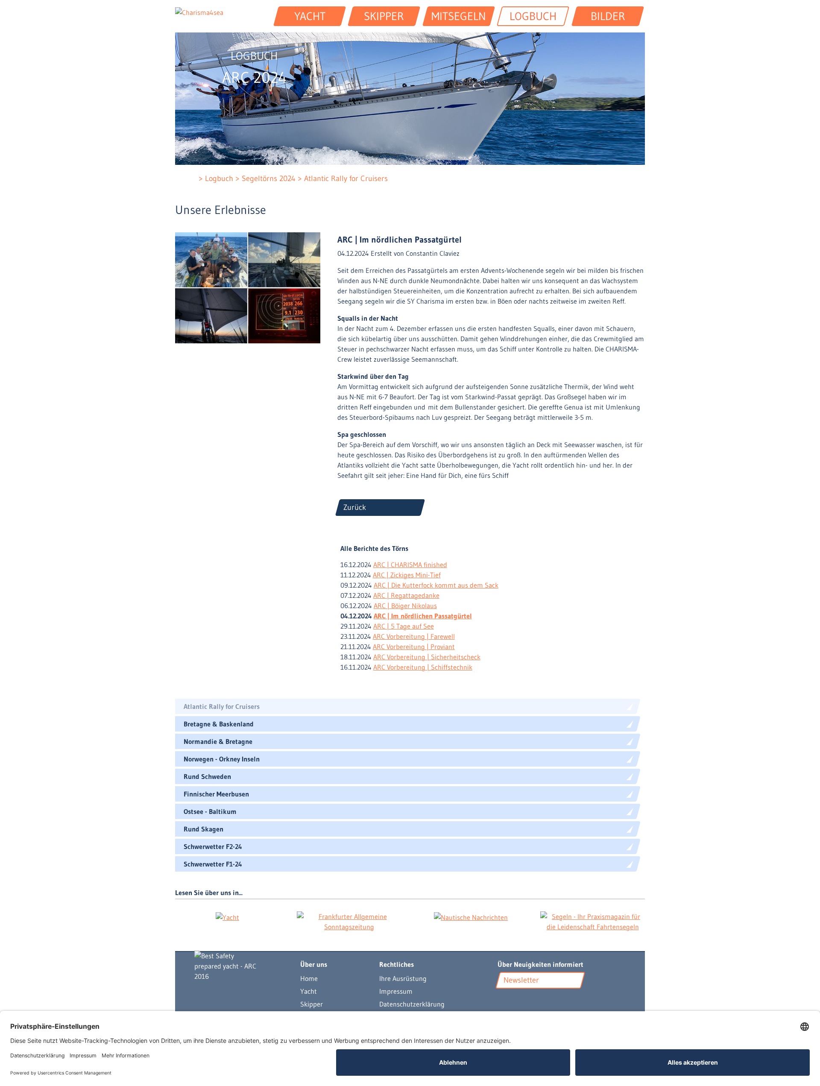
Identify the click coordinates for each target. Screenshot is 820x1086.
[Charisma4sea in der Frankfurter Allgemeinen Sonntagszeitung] (349, 921)
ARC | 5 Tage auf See (403, 626)
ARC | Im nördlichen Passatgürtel (423, 616)
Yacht (308, 991)
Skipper (311, 1004)
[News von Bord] (527, 1000)
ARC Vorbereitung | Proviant (414, 646)
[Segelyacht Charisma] (238, 966)
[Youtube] (503, 1000)
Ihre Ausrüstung (403, 978)
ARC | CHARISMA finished (410, 564)
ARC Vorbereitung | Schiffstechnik (422, 667)
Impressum (396, 991)
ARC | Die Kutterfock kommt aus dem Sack (436, 585)
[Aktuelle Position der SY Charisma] (515, 1000)
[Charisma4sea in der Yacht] (227, 916)
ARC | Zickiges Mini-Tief (407, 575)
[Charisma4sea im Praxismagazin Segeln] (592, 921)
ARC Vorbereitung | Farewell (414, 636)
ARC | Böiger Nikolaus (405, 605)
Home (309, 978)
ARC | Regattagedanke (406, 595)
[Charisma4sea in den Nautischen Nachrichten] (471, 916)
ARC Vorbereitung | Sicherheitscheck (426, 657)
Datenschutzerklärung (412, 1004)
